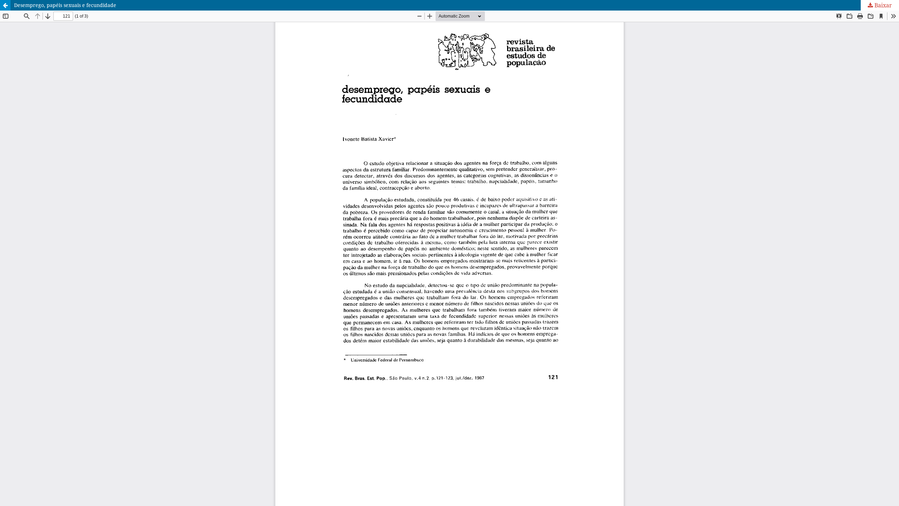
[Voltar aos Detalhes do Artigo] (5, 5)
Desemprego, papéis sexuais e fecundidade (65, 5)
